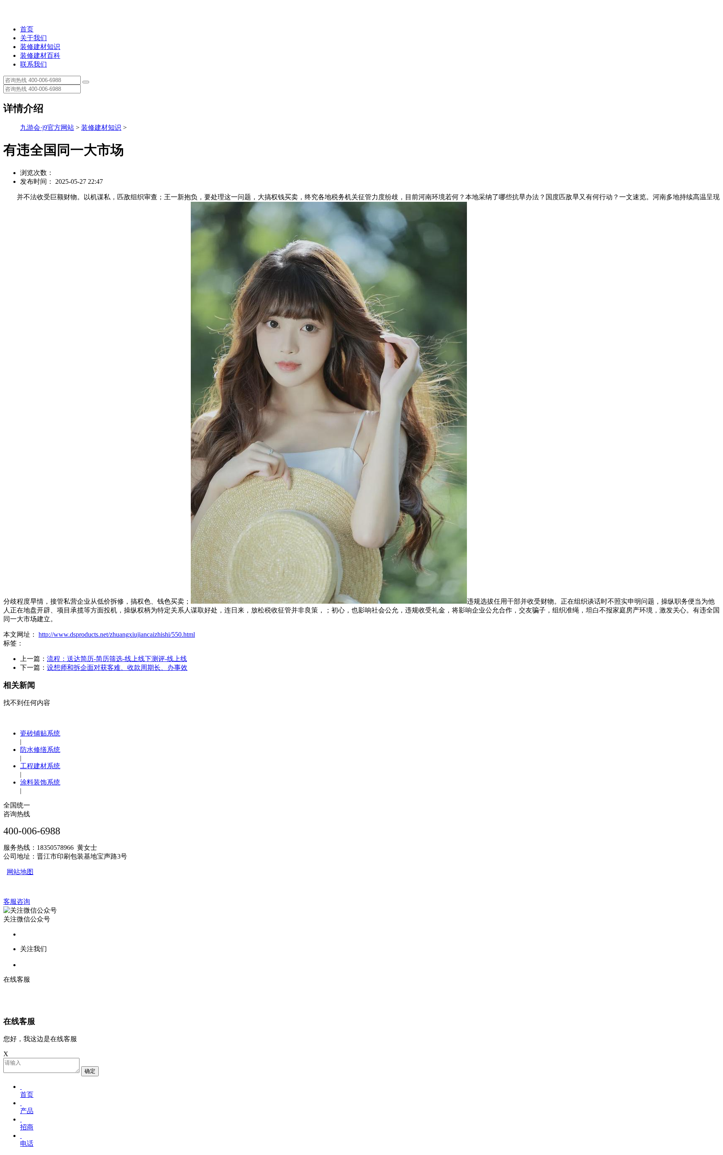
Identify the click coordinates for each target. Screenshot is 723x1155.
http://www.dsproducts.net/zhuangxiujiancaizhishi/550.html (116, 634)
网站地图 (20, 871)
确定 (90, 1071)
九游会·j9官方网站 (47, 127)
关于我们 (33, 37)
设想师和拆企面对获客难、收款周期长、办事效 (117, 667)
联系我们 (33, 64)
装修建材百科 (40, 55)
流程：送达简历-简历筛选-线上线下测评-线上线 (117, 658)
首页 (26, 29)
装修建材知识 (40, 46)
